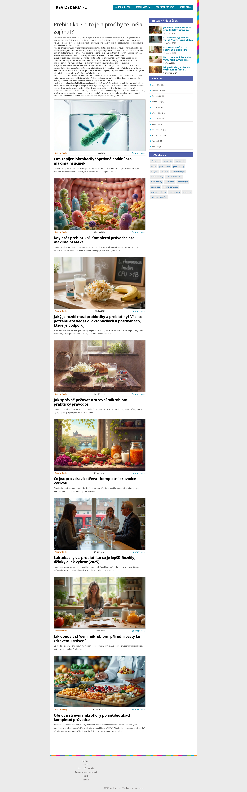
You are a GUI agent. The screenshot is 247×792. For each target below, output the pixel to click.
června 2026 (158, 96)
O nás (85, 764)
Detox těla (185, 7)
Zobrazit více (138, 153)
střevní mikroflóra (174, 176)
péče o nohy (175, 192)
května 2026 (158, 102)
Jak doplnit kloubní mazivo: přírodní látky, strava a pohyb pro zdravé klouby (177, 28)
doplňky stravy (157, 176)
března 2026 (158, 113)
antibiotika (170, 182)
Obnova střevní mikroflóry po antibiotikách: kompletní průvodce (93, 717)
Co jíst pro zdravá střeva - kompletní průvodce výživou (95, 480)
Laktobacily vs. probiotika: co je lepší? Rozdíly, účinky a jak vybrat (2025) (94, 559)
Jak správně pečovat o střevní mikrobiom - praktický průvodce (91, 402)
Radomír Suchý (61, 153)
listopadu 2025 (159, 135)
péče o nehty (178, 166)
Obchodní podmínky (86, 768)
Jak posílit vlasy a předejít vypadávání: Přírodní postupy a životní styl (176, 68)
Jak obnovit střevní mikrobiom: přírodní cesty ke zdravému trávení (97, 638)
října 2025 (157, 141)
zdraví (153, 166)
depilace (164, 171)
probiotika (168, 161)
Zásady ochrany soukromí (86, 772)
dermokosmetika (171, 187)
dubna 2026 (158, 107)
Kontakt (86, 780)
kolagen (154, 171)
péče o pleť (155, 161)
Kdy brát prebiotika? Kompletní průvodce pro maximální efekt (94, 240)
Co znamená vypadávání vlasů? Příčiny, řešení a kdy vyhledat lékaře (177, 38)
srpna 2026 (158, 85)
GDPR (85, 776)
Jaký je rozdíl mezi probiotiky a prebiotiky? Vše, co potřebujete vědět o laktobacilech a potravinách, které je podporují (98, 321)
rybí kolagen (183, 182)
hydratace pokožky (159, 197)
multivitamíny (156, 182)
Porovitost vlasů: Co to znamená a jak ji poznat (175, 48)
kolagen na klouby (158, 192)
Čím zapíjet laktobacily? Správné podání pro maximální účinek (93, 161)
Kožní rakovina (143, 7)
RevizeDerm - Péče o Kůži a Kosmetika (74, 7)
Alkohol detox (122, 7)
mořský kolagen (178, 171)
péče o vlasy (164, 166)
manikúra (187, 192)
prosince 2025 (159, 130)
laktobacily (180, 161)
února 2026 (158, 118)
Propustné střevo (165, 7)
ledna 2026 (157, 124)
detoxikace (155, 187)
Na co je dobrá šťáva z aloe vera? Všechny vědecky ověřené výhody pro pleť (177, 58)
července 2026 (159, 90)
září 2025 (156, 147)
